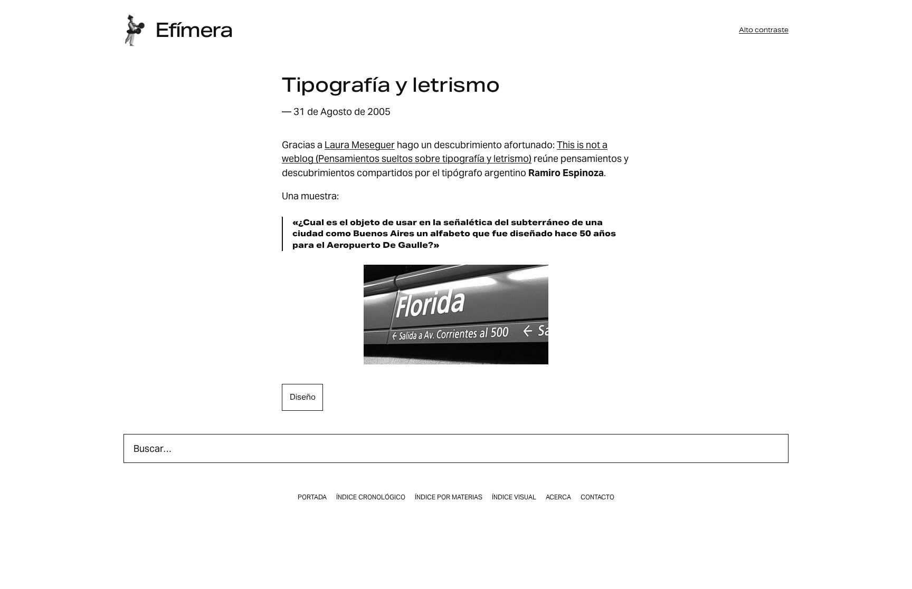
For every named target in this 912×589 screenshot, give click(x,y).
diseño (303, 397)
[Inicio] (135, 30)
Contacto (597, 497)
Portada (312, 497)
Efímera (193, 30)
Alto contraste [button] (763, 30)
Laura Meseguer (360, 145)
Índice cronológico (370, 497)
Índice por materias (448, 497)
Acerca (558, 497)
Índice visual (514, 497)
